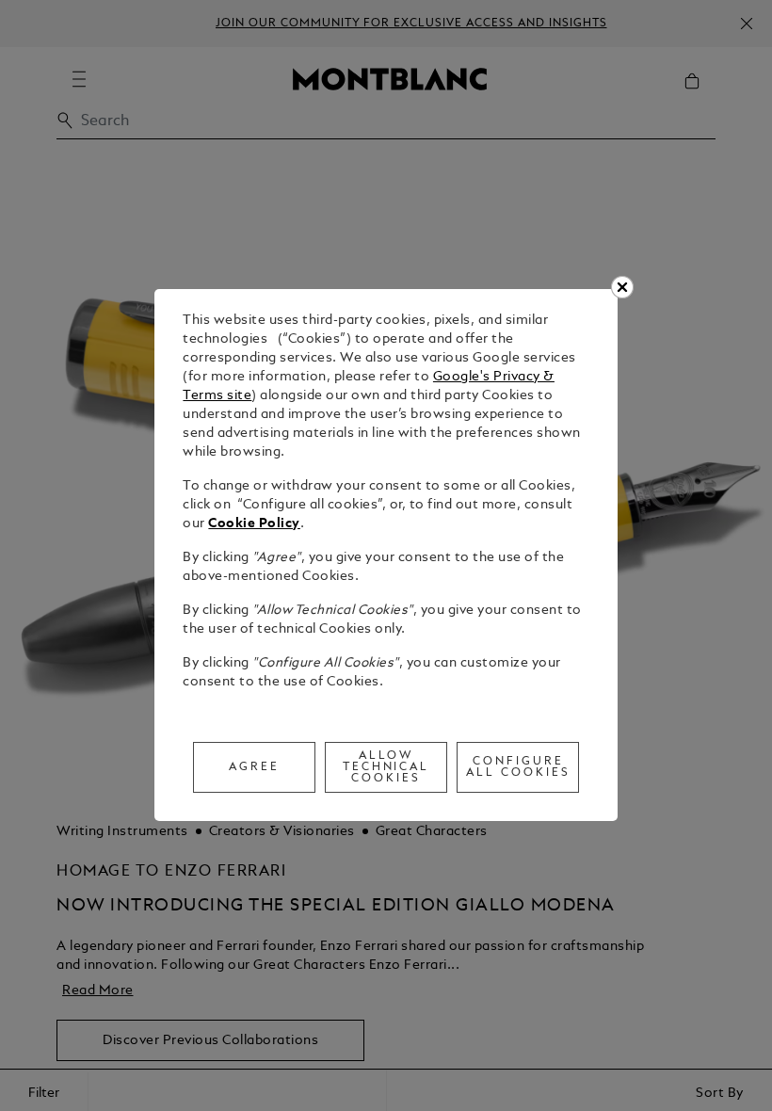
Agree (254, 767)
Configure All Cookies (518, 767)
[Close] (622, 287)
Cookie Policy (254, 524)
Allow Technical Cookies (386, 767)
